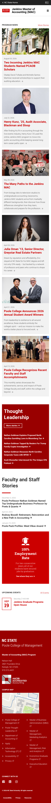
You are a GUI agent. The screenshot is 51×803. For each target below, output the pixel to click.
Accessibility (7, 798)
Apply (7, 743)
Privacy (18, 798)
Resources (28, 798)
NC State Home (11, 2)
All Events (44, 593)
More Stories (43, 25)
